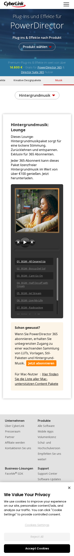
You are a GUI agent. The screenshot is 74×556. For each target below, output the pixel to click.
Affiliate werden (15, 442)
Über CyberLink (14, 426)
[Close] (69, 487)
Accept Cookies (37, 548)
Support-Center (47, 473)
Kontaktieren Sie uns (18, 448)
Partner (9, 437)
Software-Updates (49, 479)
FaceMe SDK (14, 473)
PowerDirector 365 (49, 67)
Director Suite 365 (32, 72)
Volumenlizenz (47, 437)
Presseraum (12, 431)
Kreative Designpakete (27, 80)
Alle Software (46, 426)
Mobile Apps (45, 431)
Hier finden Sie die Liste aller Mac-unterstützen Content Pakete (36, 379)
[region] (37, 519)
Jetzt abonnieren (41, 363)
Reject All (37, 537)
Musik (58, 80)
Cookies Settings (37, 525)
